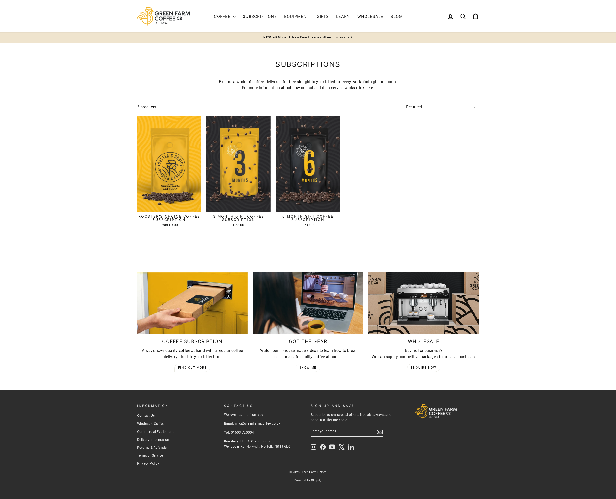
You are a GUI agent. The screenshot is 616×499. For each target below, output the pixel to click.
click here (364, 87)
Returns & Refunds (152, 447)
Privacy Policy (148, 463)
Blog (396, 16)
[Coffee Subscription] (192, 303)
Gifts (323, 16)
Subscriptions (260, 16)
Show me (308, 367)
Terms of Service (150, 455)
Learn (343, 16)
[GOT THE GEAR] (308, 303)
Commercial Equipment (155, 432)
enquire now (423, 367)
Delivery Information (153, 439)
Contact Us (146, 415)
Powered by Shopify (308, 480)
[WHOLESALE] (423, 303)
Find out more (192, 367)
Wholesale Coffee (150, 424)
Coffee (223, 16)
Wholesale (370, 16)
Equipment (296, 16)
